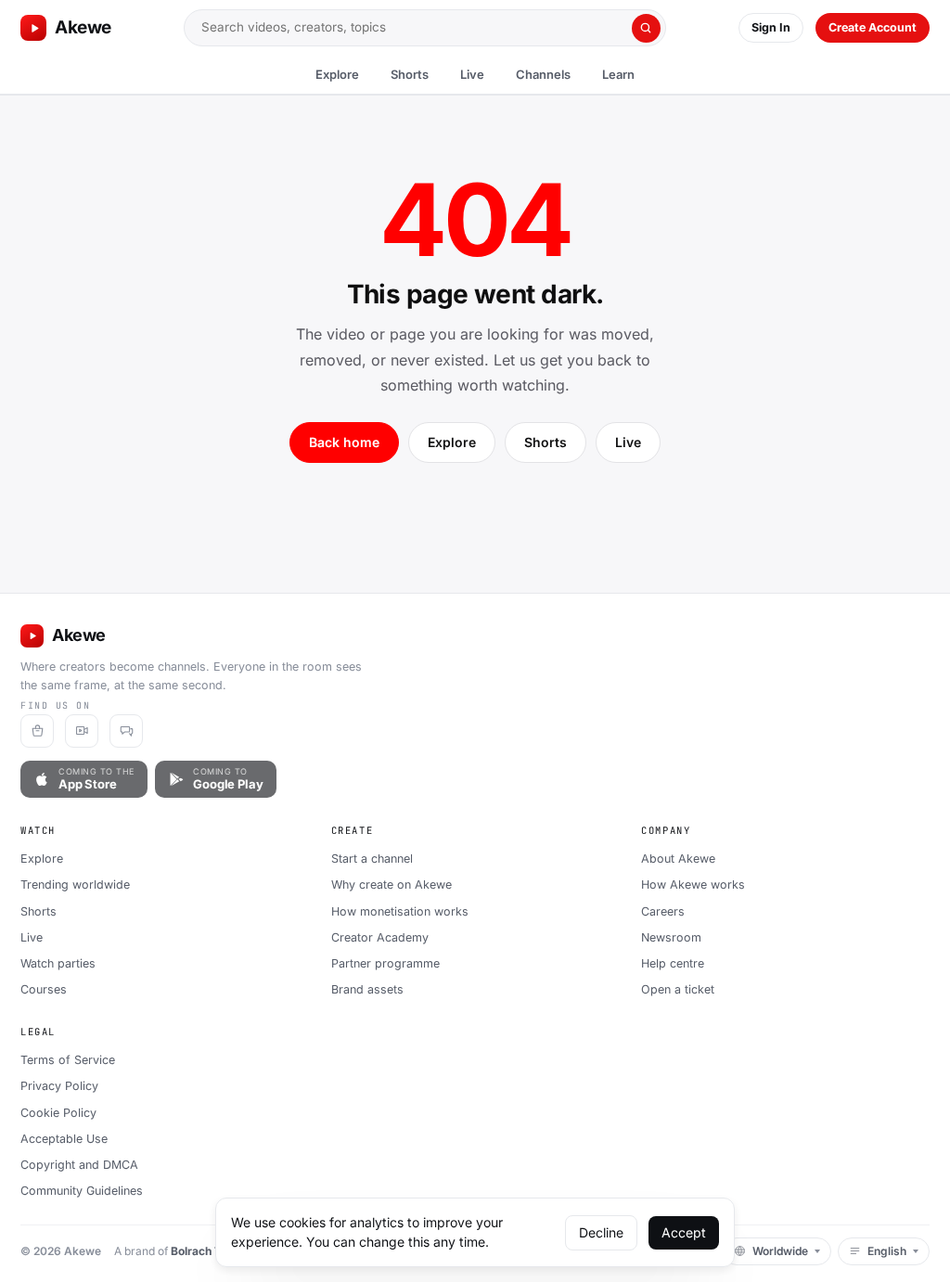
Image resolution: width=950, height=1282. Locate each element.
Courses (43, 989)
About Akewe (678, 858)
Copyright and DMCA (79, 1165)
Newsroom (671, 937)
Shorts (410, 74)
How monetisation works (400, 911)
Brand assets (367, 989)
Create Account (872, 27)
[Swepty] (37, 731)
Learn (618, 74)
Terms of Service (67, 1060)
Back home (344, 442)
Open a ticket (677, 989)
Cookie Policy (58, 1113)
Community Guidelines (81, 1191)
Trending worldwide (75, 884)
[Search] (646, 28)
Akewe (83, 27)
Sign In (770, 27)
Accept (683, 1232)
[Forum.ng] (126, 731)
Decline (601, 1232)
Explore (337, 74)
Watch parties (58, 963)
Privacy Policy (59, 1086)
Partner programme (385, 963)
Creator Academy (380, 937)
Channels (543, 74)
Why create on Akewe (391, 884)
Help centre (672, 963)
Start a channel (372, 858)
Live (472, 74)
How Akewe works (693, 884)
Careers (663, 911)
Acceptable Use (64, 1139)
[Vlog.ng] (81, 731)
